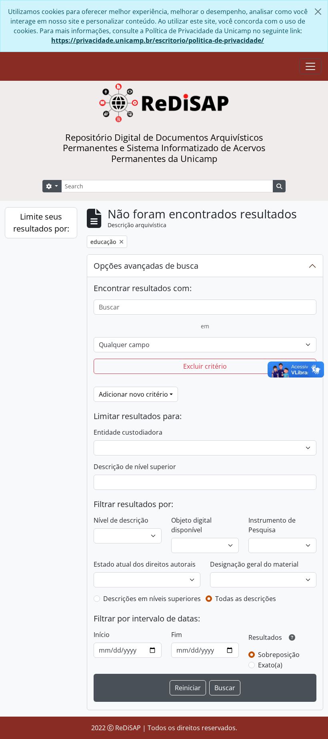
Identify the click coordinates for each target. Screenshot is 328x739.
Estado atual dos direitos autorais (145, 564)
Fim (176, 634)
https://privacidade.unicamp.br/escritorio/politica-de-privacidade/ (157, 40)
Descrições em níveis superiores (152, 598)
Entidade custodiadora (128, 432)
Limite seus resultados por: (41, 222)
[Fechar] (318, 11)
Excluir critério (205, 366)
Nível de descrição (121, 520)
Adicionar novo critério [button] (133, 394)
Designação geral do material (254, 564)
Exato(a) (270, 665)
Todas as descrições (245, 598)
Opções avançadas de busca (146, 265)
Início (102, 634)
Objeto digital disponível (191, 525)
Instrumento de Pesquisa (272, 525)
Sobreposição (279, 654)
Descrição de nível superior (135, 466)
